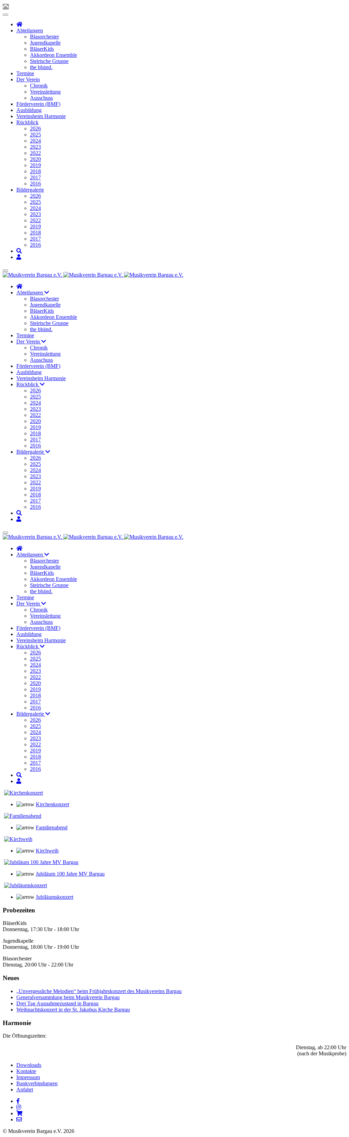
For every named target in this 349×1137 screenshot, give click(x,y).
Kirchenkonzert (52, 804)
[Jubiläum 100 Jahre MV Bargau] (41, 862)
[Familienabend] (23, 816)
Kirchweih (47, 851)
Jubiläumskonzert (54, 897)
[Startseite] (19, 24)
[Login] (18, 257)
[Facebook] (18, 1101)
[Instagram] (18, 1107)
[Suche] (19, 251)
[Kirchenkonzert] (23, 793)
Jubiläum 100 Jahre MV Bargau (70, 874)
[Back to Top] (6, 7)
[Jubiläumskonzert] (25, 885)
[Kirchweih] (18, 839)
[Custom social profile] (19, 1113)
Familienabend (51, 827)
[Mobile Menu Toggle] (5, 15)
